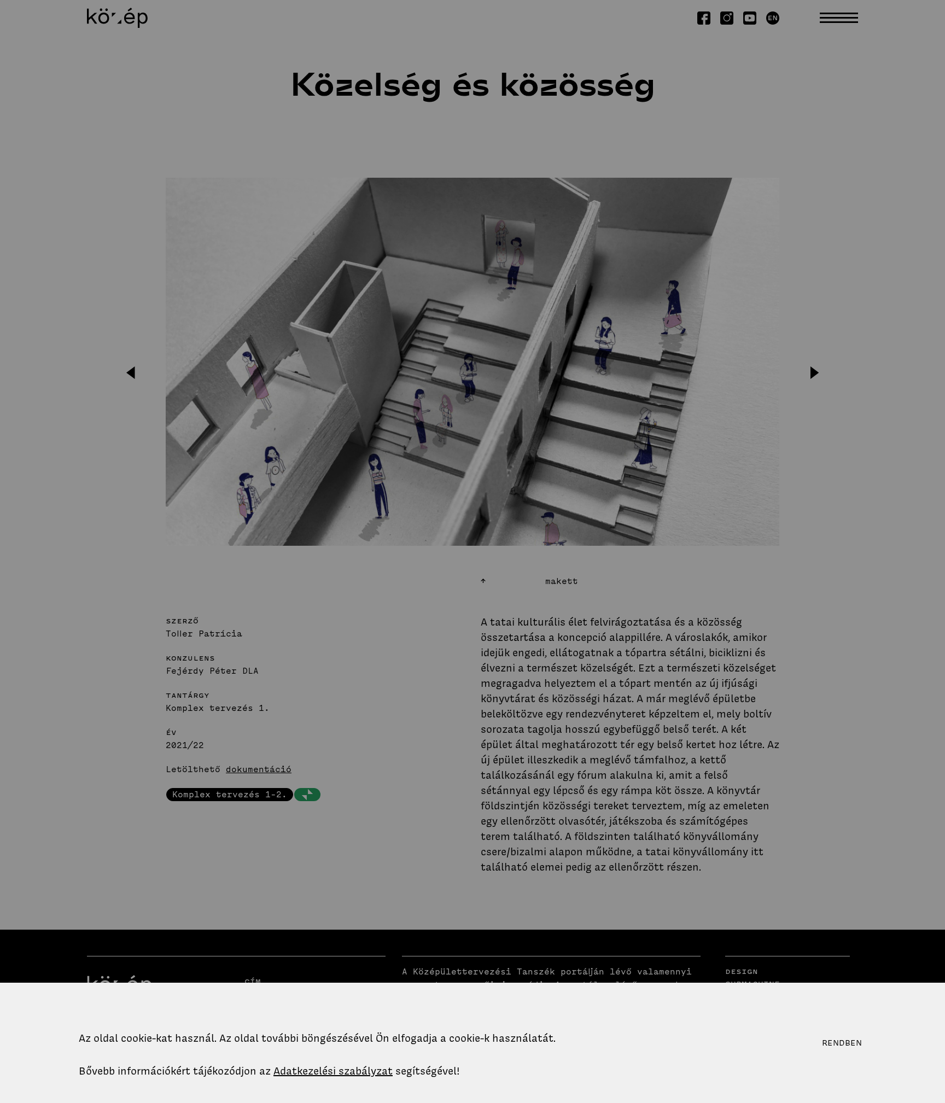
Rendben (842, 1042)
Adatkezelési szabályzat (333, 1071)
